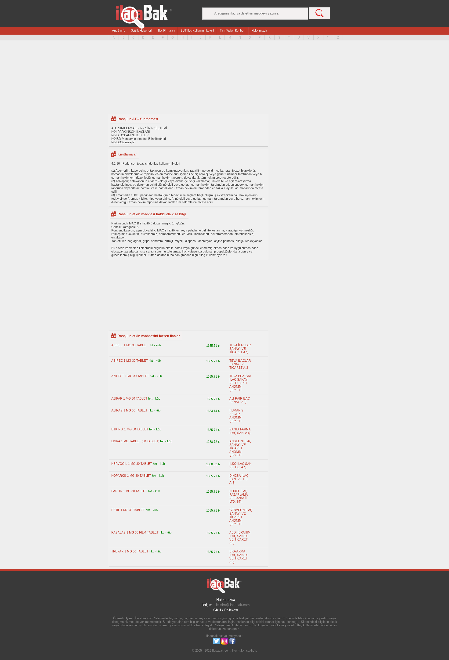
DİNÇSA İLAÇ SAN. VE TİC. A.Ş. (239, 479)
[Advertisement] (224, 77)
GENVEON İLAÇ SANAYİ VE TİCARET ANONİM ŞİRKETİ (240, 517)
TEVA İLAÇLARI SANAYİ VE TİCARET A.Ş (240, 348)
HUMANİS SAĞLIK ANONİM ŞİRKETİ (236, 416)
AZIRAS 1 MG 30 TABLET (129, 410)
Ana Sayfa (118, 30)
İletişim (207, 605)
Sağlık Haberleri (141, 30)
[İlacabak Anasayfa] (144, 17)
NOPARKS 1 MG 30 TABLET (131, 475)
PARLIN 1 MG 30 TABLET (129, 491)
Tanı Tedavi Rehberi (232, 30)
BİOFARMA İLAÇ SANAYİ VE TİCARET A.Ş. (238, 557)
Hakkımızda (259, 30)
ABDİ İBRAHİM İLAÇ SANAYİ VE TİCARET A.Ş (239, 538)
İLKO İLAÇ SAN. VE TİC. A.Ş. (240, 465)
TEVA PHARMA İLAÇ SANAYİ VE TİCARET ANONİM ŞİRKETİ (240, 383)
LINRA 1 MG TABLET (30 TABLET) (135, 441)
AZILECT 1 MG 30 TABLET (130, 376)
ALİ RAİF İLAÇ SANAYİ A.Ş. (239, 400)
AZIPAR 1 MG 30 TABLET (129, 398)
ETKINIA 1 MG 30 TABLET (130, 429)
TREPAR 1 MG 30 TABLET (129, 551)
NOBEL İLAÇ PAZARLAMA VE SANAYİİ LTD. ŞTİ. (238, 496)
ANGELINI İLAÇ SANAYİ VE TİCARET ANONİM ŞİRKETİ (240, 448)
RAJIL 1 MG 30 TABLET (128, 510)
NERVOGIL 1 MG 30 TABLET (132, 463)
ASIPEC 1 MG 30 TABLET (129, 345)
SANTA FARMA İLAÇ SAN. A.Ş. (240, 431)
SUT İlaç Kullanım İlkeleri (197, 30)
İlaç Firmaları (166, 30)
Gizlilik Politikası (225, 610)
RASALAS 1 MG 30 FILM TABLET (135, 532)
